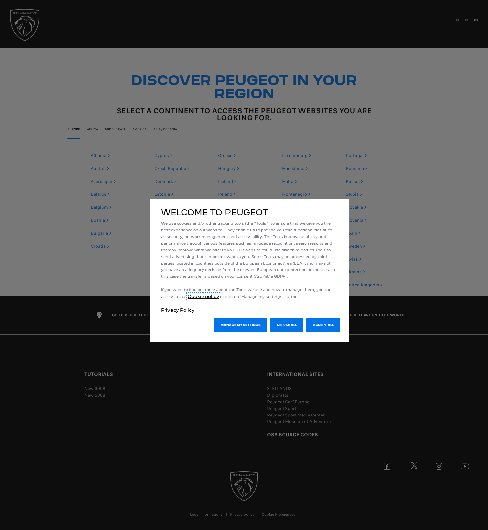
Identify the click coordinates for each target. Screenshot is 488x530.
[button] (240, 325)
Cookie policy (203, 296)
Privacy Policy (177, 310)
